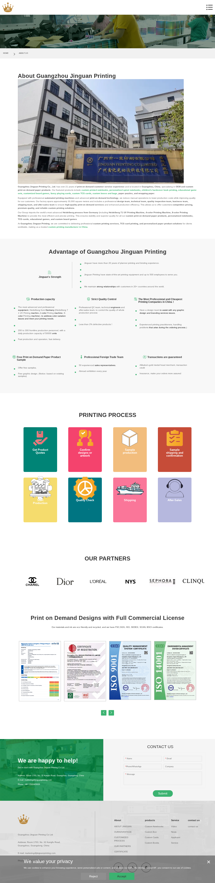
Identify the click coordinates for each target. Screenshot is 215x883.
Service (175, 820)
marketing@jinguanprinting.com (38, 780)
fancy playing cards (61, 193)
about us (23, 53)
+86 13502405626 (32, 784)
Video (174, 826)
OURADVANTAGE (123, 832)
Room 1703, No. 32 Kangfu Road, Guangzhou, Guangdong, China (55, 776)
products (150, 820)
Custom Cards (152, 837)
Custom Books (152, 843)
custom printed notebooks (94, 190)
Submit (162, 793)
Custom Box (151, 832)
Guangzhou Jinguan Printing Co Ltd (35, 834)
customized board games (36, 193)
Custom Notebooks (154, 826)
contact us (194, 820)
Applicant (175, 837)
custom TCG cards (81, 193)
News (173, 832)
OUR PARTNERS (122, 846)
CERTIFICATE (121, 851)
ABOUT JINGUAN (122, 826)
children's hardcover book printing (159, 190)
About (117, 820)
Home (5, 53)
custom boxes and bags (105, 193)
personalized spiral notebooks (124, 190)
